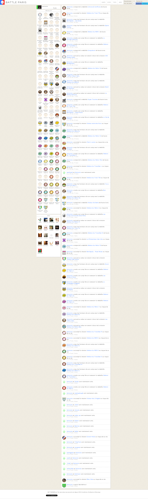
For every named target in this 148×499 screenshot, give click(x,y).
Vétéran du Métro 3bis (74, 327)
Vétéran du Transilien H (74, 364)
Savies (77, 381)
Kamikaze (70, 289)
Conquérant (91, 50)
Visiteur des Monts (73, 259)
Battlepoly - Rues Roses (95, 251)
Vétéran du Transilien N (95, 233)
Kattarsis (45, 6)
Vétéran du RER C (93, 31)
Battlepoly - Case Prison (75, 112)
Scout (107, 264)
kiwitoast (77, 474)
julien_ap (77, 415)
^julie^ (69, 463)
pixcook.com (71, 492)
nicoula (77, 410)
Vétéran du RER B (73, 82)
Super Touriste (93, 99)
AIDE (120, 2)
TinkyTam (78, 442)
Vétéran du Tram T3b (94, 177)
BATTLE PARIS (16, 2)
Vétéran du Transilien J (94, 166)
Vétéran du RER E (92, 338)
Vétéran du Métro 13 (94, 245)
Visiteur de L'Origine (93, 398)
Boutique (98, 492)
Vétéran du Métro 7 (93, 307)
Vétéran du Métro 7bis (95, 160)
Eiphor (77, 420)
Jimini (76, 404)
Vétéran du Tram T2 (73, 228)
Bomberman (70, 63)
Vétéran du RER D (93, 350)
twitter (145, 3)
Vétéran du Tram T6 (93, 13)
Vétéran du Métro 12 (94, 136)
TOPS (114, 2)
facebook (138, 3)
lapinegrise (70, 452)
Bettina (77, 426)
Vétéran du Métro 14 (94, 68)
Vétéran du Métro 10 (73, 198)
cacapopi (78, 447)
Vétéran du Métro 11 (73, 222)
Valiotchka (70, 468)
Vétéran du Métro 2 (73, 370)
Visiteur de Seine (93, 202)
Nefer (76, 431)
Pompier (69, 149)
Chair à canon (91, 142)
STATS (109, 2)
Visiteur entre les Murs (94, 123)
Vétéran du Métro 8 (73, 314)
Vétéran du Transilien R (94, 331)
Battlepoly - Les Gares (74, 21)
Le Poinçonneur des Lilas (95, 239)
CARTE (103, 2)
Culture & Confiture (94, 7)
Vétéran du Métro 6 (73, 131)
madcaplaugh (79, 393)
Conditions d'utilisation (88, 492)
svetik (68, 458)
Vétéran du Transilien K (94, 356)
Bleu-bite (90, 479)
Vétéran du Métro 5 (73, 345)
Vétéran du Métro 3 (93, 208)
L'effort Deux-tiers (73, 76)
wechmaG (70, 172)
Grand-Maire (91, 436)
